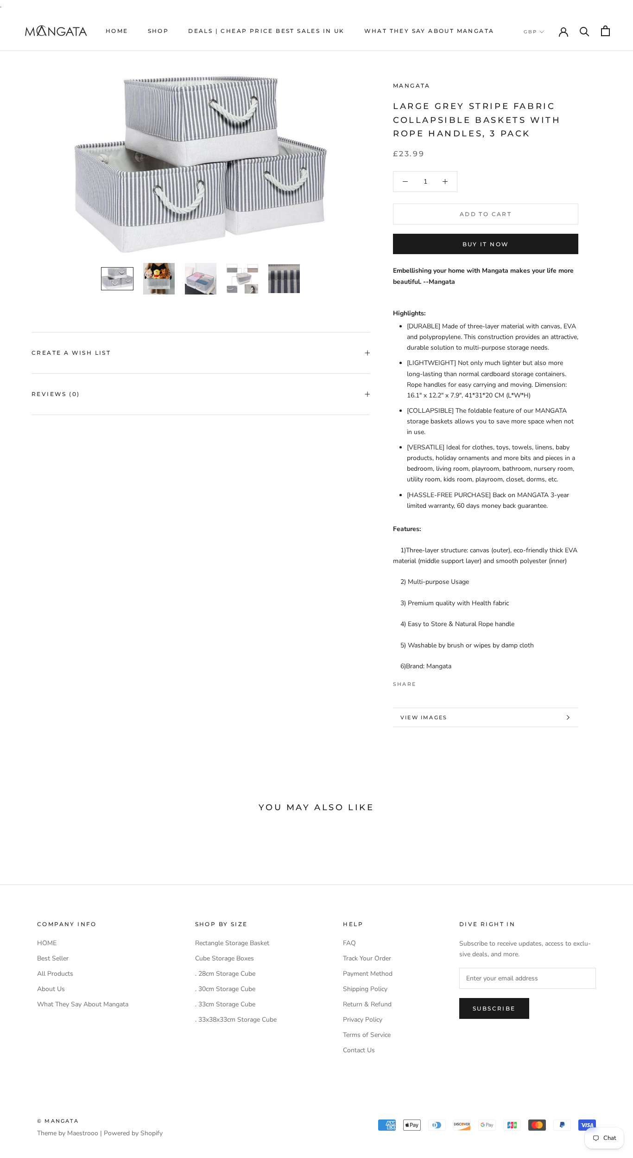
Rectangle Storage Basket (232, 943)
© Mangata (58, 1121)
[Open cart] (605, 31)
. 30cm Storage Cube (225, 989)
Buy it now (485, 244)
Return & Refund (367, 1004)
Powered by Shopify (133, 1133)
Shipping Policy (365, 989)
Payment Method (367, 973)
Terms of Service (367, 1034)
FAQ (349, 943)
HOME (117, 30)
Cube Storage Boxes (224, 958)
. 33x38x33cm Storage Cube (236, 1019)
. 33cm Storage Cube (225, 1004)
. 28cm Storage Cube (225, 973)
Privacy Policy (362, 1019)
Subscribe (494, 1008)
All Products (55, 973)
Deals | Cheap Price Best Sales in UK (266, 30)
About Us (51, 989)
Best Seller (53, 958)
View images (423, 717)
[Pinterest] (449, 682)
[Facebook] (425, 682)
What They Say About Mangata (429, 30)
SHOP (158, 30)
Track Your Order (367, 958)
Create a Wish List (71, 352)
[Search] (584, 31)
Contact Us (359, 1050)
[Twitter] (437, 682)
